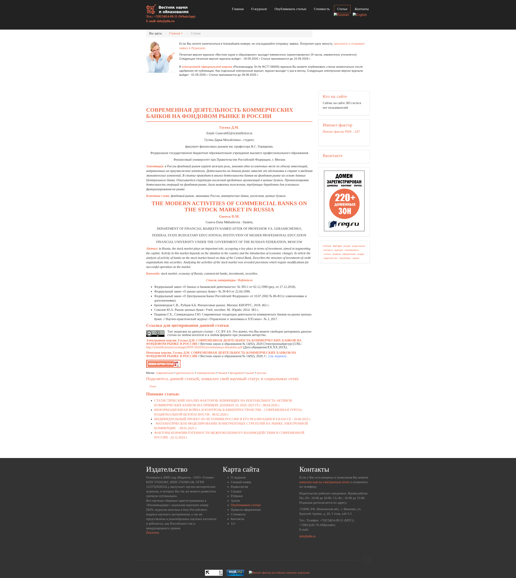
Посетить (152, 532)
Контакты (362, 9)
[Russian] (343, 15)
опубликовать (352, 250)
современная (165, 372)
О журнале (259, 9)
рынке (250, 372)
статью (327, 254)
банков (222, 372)
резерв (347, 246)
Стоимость (322, 9)
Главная (238, 9)
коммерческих (206, 372)
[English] (361, 15)
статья (327, 245)
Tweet (152, 386)
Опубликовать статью (290, 9)
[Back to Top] (367, 559)
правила (336, 254)
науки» (355, 258)
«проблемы (345, 258)
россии (261, 372)
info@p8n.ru (166, 21)
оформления (349, 254)
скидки (360, 254)
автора (337, 245)
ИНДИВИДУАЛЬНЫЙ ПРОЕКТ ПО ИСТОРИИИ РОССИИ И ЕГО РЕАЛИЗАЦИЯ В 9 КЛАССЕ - (232, 419)
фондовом (237, 372)
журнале (338, 250)
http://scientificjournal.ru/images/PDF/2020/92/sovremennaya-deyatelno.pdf (194, 347)
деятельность (185, 372)
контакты (328, 250)
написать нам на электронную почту (324, 482)
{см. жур (274, 356)
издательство (330, 258)
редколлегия (358, 246)
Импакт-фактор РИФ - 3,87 (341, 131)
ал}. (284, 356)
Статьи (342, 9)
